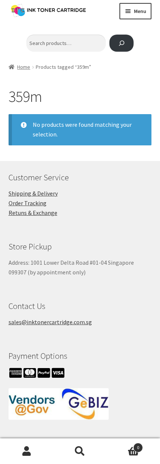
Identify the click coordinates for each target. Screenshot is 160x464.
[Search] (121, 43)
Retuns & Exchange (33, 212)
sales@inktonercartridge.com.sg (50, 322)
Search (79, 451)
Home (23, 67)
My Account (26, 451)
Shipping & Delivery (33, 193)
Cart (123, 444)
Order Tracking (28, 203)
